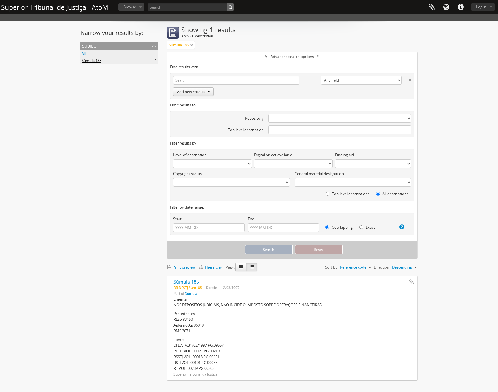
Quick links (460, 7)
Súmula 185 (91, 60)
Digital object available (273, 154)
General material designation (319, 173)
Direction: (382, 267)
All (84, 53)
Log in (481, 7)
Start (177, 219)
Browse (129, 7)
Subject (90, 45)
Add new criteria (191, 91)
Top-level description (246, 129)
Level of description (190, 154)
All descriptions (395, 193)
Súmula (191, 293)
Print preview (183, 267)
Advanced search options (292, 56)
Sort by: (331, 267)
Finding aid (344, 154)
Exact (370, 227)
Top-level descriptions (350, 193)
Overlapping (342, 227)
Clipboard (432, 7)
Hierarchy (213, 267)
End (251, 219)
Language (446, 7)
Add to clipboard (411, 282)
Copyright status (187, 173)
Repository (254, 118)
